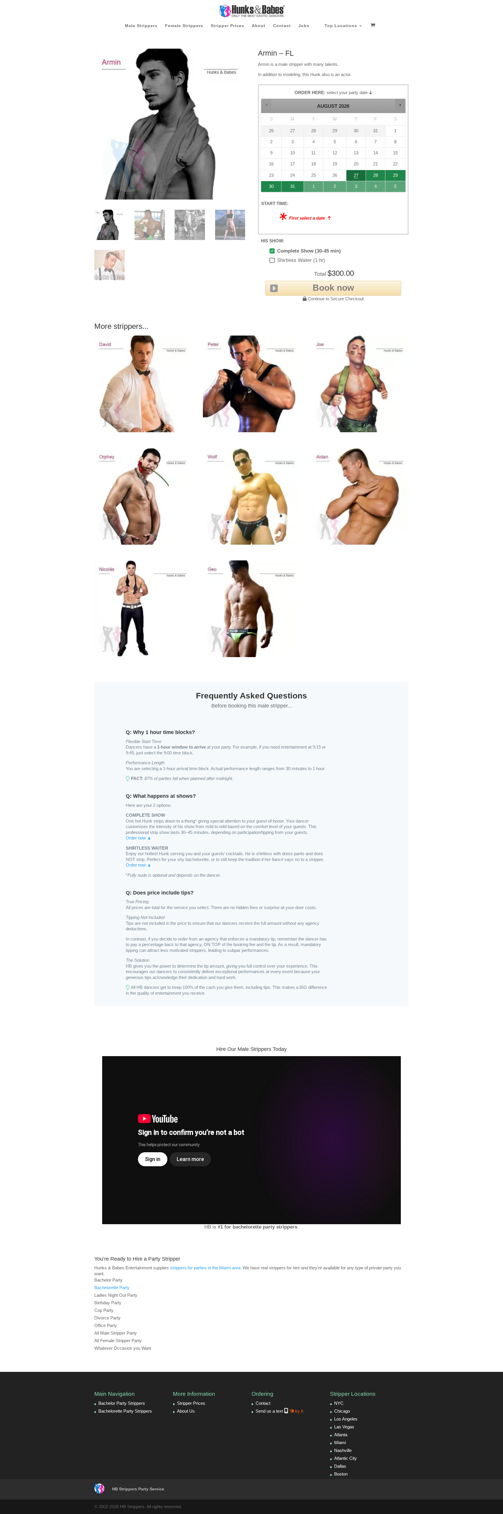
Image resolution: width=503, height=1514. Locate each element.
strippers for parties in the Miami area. (206, 1267)
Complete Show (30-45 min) (309, 251)
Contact (282, 26)
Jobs (303, 26)
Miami (340, 1442)
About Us (186, 1411)
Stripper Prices (227, 26)
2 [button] (335, 188)
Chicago (342, 1411)
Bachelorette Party (112, 1287)
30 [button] (269, 188)
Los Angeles (345, 1418)
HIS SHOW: (272, 240)
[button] (266, 105)
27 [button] (356, 177)
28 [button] (373, 177)
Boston (341, 1473)
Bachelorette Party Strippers (125, 1411)
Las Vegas (344, 1426)
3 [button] (356, 188)
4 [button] (375, 188)
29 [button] (394, 177)
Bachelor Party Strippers (121, 1403)
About (258, 26)
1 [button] (313, 188)
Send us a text (279, 1411)
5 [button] (395, 188)
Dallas (340, 1466)
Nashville (343, 1450)
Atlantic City (345, 1458)
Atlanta (340, 1434)
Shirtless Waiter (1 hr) (301, 260)
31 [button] (289, 188)
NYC (338, 1403)
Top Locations (341, 26)
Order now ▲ (138, 837)
